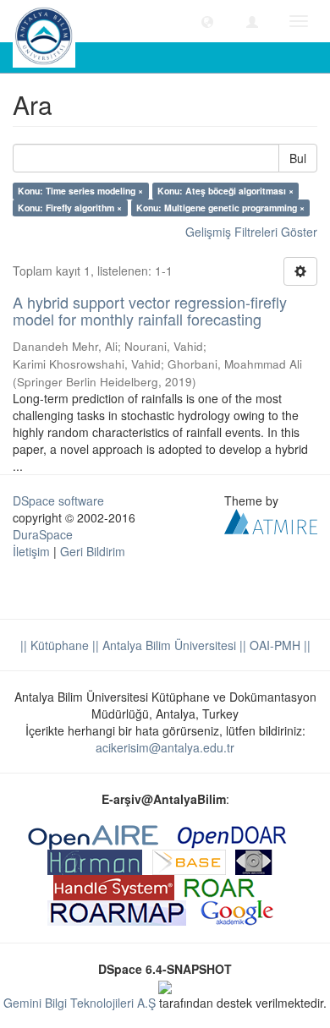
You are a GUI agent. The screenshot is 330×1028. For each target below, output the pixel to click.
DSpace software (58, 500)
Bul (297, 158)
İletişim (31, 551)
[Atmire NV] (270, 519)
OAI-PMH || (278, 645)
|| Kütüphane (54, 645)
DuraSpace (43, 534)
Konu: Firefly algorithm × (70, 207)
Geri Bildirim (92, 551)
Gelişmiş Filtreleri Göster (251, 231)
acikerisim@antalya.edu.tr (165, 747)
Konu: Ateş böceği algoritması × (225, 190)
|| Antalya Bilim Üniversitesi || (167, 645)
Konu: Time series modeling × (80, 190)
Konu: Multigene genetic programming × (220, 207)
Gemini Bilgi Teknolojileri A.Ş (79, 1002)
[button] (207, 21)
